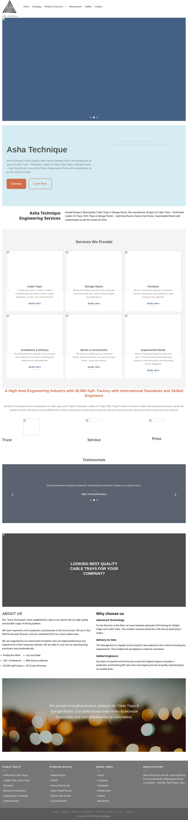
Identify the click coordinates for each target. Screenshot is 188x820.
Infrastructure (75, 6)
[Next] (178, 69)
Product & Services (54, 6)
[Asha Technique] (9, 6)
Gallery (88, 6)
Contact (98, 6)
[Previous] (9, 69)
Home (26, 6)
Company (37, 6)
